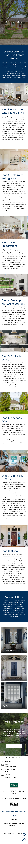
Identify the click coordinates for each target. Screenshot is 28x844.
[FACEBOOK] (3, 811)
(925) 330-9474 (9, 771)
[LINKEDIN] (12, 811)
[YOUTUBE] (16, 811)
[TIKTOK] (14, 815)
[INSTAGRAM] (7, 811)
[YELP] (24, 811)
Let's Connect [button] (14, 746)
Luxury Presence (14, 825)
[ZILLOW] (20, 811)
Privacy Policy (20, 834)
